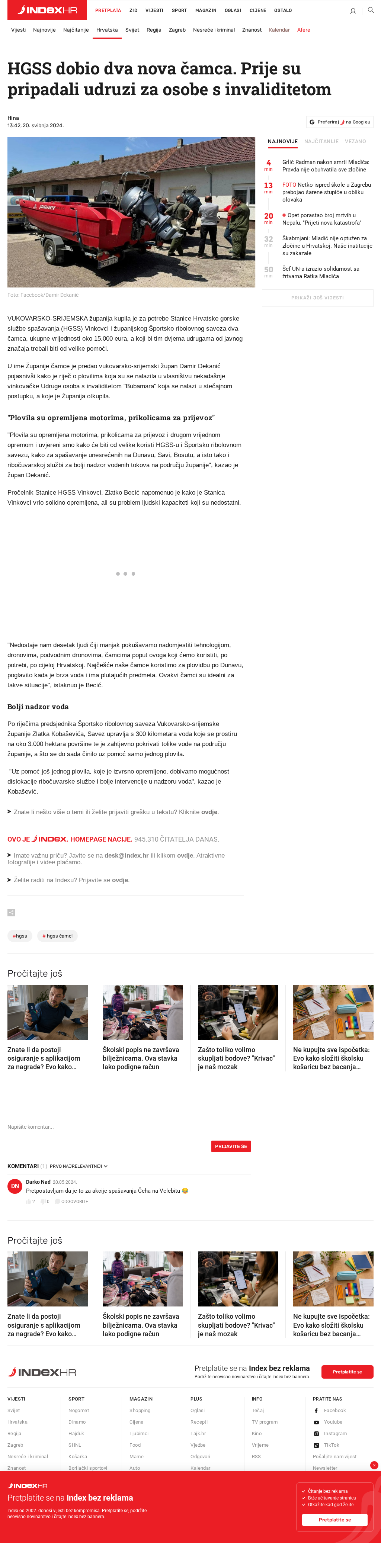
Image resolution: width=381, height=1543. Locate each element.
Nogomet (78, 1410)
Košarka (77, 1456)
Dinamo (77, 1422)
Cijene (258, 10)
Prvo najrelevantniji (76, 1166)
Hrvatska (107, 30)
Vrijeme (260, 1445)
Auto (134, 1468)
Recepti (199, 1422)
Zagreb (177, 30)
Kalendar (279, 30)
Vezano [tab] (355, 141)
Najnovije (44, 30)
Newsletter (325, 1468)
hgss (20, 936)
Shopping (139, 1410)
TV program (265, 1422)
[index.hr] (47, 10)
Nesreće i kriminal (214, 30)
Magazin (141, 1399)
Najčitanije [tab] (321, 141)
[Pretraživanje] (368, 11)
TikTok (331, 1445)
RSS (256, 1456)
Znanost (252, 30)
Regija (154, 30)
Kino (257, 1433)
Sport (179, 10)
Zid (133, 10)
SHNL (74, 1445)
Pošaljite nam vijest (335, 1456)
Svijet (132, 30)
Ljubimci (138, 1433)
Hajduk (76, 1433)
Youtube (333, 1422)
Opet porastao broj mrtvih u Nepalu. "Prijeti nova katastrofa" (322, 219)
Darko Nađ (38, 1182)
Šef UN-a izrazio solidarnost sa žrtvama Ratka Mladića (320, 273)
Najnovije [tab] (283, 141)
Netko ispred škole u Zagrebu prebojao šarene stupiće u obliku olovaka (326, 192)
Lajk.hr (198, 1433)
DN (15, 1186)
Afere (303, 30)
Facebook (335, 1410)
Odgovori (200, 1456)
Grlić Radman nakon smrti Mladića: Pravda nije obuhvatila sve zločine (325, 166)
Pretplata (108, 10)
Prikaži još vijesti (317, 297)
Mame (136, 1456)
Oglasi (233, 10)
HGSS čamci (57, 936)
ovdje (185, 855)
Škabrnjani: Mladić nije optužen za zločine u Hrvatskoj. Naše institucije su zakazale (327, 246)
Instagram (335, 1433)
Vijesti (154, 10)
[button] (16, 1009)
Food (135, 1445)
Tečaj (258, 1410)
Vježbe (197, 1445)
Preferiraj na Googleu (344, 122)
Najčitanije (76, 30)
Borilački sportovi (87, 1468)
